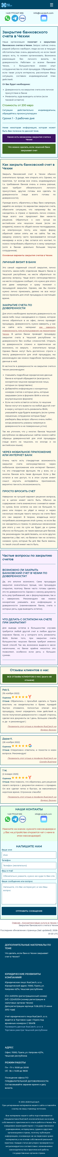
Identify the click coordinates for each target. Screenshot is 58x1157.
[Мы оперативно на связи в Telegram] (14, 19)
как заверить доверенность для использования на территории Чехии (29, 330)
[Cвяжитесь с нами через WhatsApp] (7, 820)
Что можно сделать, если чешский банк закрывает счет (29, 149)
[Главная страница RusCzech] (6, 5)
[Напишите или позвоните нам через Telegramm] (14, 820)
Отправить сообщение (29, 911)
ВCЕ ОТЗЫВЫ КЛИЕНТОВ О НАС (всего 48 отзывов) (29, 678)
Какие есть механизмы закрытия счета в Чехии (29, 138)
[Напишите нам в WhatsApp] (7, 19)
